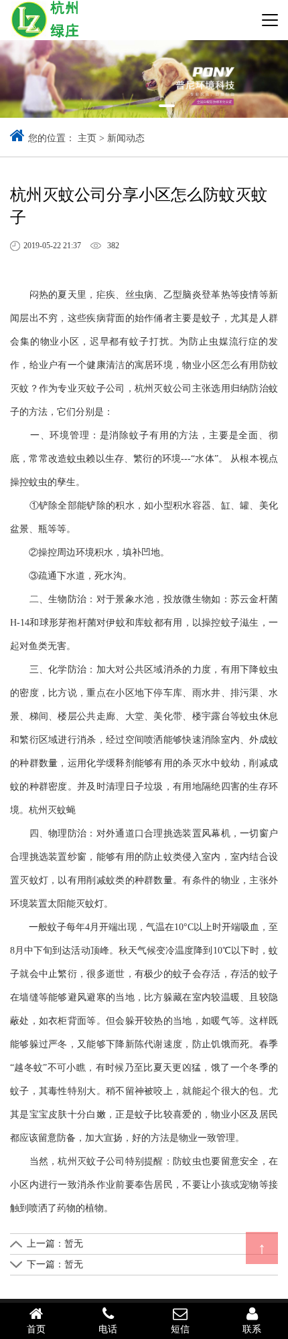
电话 (107, 1329)
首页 (36, 1329)
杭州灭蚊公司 (163, 388)
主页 (87, 138)
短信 (180, 1329)
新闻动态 (126, 138)
